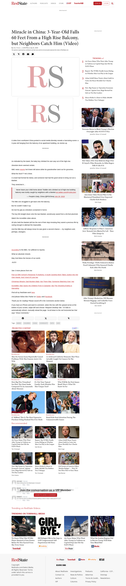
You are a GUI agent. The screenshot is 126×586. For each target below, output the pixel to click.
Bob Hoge (61, 449)
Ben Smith (98, 305)
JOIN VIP (98, 3)
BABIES (19, 323)
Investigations (76, 571)
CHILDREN (27, 323)
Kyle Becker (38, 447)
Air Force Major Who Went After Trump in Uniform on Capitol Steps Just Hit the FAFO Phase (21, 443)
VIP (56, 581)
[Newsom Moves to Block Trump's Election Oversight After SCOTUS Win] (98, 117)
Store (61, 3)
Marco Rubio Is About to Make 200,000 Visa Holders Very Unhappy (44, 468)
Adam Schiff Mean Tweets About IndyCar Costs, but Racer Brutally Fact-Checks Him (67, 443)
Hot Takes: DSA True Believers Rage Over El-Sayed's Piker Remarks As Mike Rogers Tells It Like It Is (98, 163)
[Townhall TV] (79, 3)
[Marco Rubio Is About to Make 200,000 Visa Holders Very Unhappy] (45, 458)
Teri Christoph (16, 449)
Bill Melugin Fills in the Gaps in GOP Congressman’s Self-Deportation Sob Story (50, 540)
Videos (53, 3)
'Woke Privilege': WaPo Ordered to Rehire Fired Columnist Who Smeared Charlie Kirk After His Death (98, 265)
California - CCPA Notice (107, 571)
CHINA (35, 323)
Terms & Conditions (92, 578)
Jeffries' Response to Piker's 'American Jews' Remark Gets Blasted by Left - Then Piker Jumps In (98, 231)
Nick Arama (15, 475)
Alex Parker (16, 48)
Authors (33, 3)
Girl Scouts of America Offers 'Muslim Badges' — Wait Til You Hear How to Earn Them (68, 468)
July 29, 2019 (60, 196)
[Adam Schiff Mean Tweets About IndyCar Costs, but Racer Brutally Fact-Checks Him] (68, 432)
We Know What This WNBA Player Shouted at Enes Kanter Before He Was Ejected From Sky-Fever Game (23, 541)
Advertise (89, 575)
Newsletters (105, 578)
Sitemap (103, 575)
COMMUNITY (44, 323)
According (15, 250)
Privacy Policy (90, 581)
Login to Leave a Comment (45, 495)
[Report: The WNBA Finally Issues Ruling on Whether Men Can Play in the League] (45, 432)
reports (22, 169)
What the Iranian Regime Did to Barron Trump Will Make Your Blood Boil (101, 540)
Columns (73, 581)
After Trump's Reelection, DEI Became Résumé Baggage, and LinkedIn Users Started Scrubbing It (98, 300)
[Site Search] (112, 3)
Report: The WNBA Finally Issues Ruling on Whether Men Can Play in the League (44, 442)
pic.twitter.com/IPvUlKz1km (66, 192)
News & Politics (76, 575)
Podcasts (44, 3)
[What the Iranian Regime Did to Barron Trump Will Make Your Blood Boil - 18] (102, 526)
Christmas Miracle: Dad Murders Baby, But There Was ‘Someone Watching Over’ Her (43, 282)
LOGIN (106, 3)
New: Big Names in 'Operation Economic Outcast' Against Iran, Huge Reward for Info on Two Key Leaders (22, 469)
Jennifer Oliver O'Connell (98, 134)
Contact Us (59, 575)
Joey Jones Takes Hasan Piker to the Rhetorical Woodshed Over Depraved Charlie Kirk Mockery (98, 197)
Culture (73, 578)
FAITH (52, 323)
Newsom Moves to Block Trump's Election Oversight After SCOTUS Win (98, 130)
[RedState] (19, 3)
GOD (58, 323)
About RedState (61, 571)
